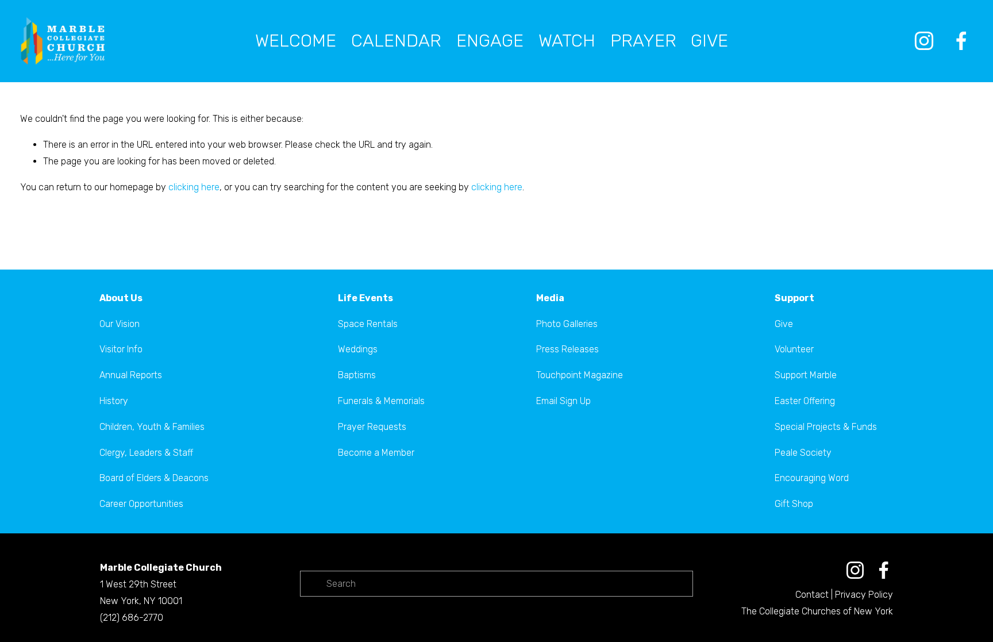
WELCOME (295, 40)
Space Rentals (368, 323)
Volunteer (794, 349)
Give (784, 323)
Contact (812, 594)
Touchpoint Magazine (579, 375)
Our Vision (119, 323)
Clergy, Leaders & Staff (146, 452)
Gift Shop (794, 503)
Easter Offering (805, 400)
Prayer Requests (372, 426)
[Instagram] (924, 40)
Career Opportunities (141, 503)
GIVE (709, 40)
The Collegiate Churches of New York (817, 611)
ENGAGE (490, 40)
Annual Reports (130, 375)
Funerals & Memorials (381, 400)
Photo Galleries (567, 323)
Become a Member (376, 452)
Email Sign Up (563, 400)
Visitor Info (121, 349)
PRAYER (643, 40)
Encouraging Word (812, 477)
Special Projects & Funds (826, 426)
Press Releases (567, 349)
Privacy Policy (864, 594)
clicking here (194, 187)
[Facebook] (961, 40)
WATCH (566, 40)
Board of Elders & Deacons (154, 477)
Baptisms (357, 375)
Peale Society (803, 452)
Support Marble (806, 375)
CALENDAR (396, 40)
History (113, 400)
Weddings (358, 349)
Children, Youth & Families (152, 426)
